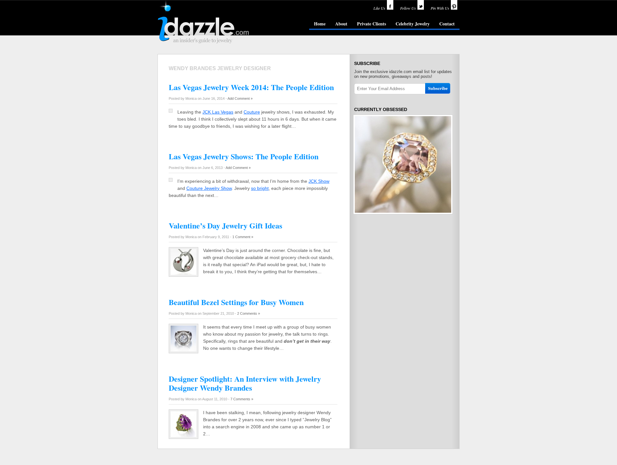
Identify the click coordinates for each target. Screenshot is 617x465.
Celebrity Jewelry (413, 23)
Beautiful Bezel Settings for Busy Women (236, 302)
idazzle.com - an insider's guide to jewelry (203, 22)
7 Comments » (241, 399)
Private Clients (371, 23)
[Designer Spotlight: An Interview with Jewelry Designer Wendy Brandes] (183, 435)
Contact (447, 23)
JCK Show (318, 181)
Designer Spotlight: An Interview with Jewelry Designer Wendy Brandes (245, 383)
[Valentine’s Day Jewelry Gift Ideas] (183, 273)
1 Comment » (242, 237)
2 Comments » (248, 313)
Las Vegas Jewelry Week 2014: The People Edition (251, 87)
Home (320, 23)
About (341, 23)
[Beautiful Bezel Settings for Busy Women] (183, 349)
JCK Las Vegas (217, 112)
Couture (252, 112)
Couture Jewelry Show (209, 188)
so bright (260, 188)
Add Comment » (240, 98)
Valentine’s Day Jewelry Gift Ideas (225, 225)
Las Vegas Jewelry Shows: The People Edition (243, 156)
